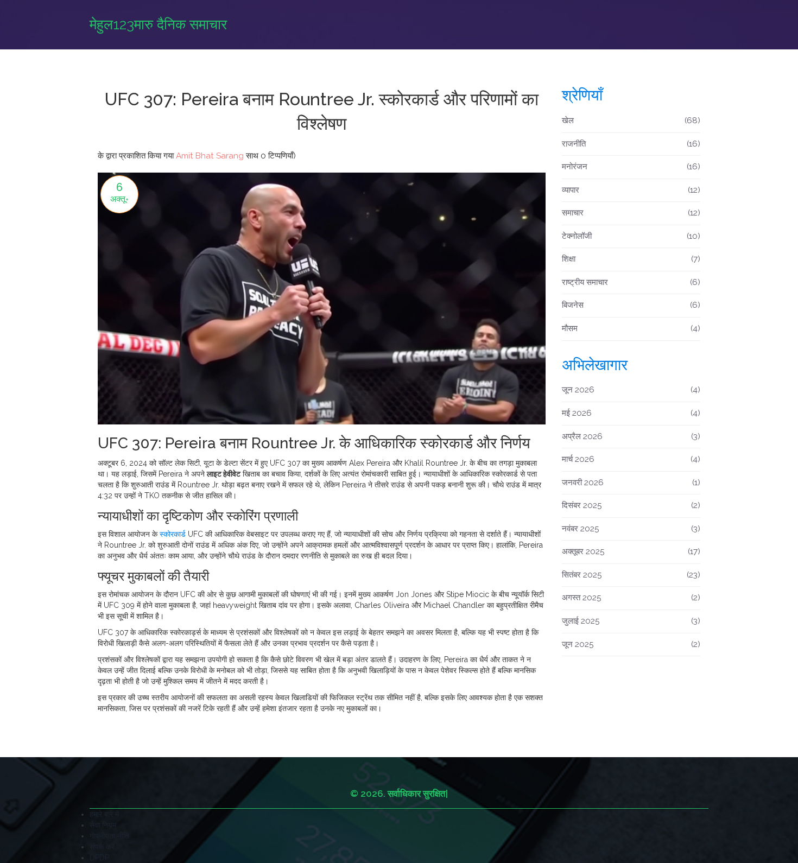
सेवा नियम (103, 825)
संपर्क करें (102, 846)
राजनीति (631, 144)
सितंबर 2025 (631, 575)
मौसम (631, 328)
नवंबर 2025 (631, 529)
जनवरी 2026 (631, 482)
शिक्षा (631, 259)
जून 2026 (631, 390)
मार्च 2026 (631, 459)
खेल (631, 120)
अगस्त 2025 (631, 597)
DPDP (99, 857)
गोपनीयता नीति (109, 836)
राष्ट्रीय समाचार (631, 282)
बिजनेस (631, 305)
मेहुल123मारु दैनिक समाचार (158, 24)
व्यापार (631, 190)
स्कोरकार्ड (173, 534)
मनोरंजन (631, 167)
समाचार (631, 213)
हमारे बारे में (104, 814)
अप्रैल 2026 (631, 436)
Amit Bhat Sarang (210, 156)
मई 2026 (631, 413)
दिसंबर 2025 (631, 505)
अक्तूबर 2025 (631, 551)
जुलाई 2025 (631, 621)
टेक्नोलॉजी (631, 236)
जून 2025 (631, 644)
